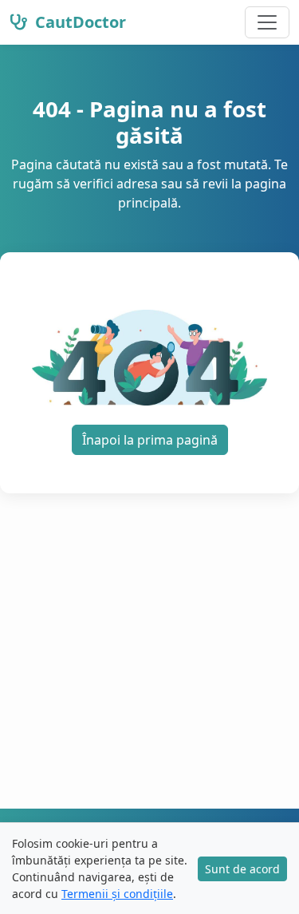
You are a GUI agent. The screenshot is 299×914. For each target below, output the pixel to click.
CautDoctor (78, 22)
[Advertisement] (149, 651)
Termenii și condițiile (117, 893)
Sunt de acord (242, 868)
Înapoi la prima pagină (150, 440)
